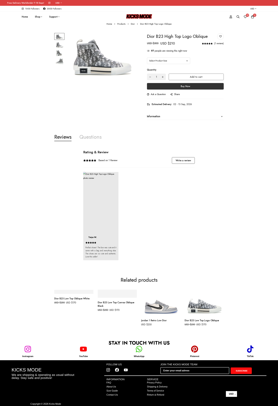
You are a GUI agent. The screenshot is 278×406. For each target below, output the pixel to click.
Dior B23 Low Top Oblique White (71, 298)
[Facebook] (117, 370)
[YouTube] (83, 349)
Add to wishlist (220, 36)
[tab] (63, 137)
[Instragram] (27, 349)
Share (177, 94)
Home (109, 24)
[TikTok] (250, 349)
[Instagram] (49, 3)
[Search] (238, 16)
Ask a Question (158, 94)
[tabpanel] (139, 206)
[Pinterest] (194, 349)
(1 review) (219, 43)
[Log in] (230, 16)
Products (121, 24)
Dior (133, 24)
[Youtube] (126, 370)
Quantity (151, 69)
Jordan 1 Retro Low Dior (154, 320)
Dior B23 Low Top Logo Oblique (202, 320)
